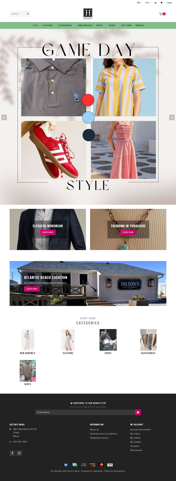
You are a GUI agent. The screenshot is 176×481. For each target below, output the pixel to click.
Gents (99, 25)
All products (136, 450)
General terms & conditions (103, 434)
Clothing (47, 25)
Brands (140, 25)
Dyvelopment (119, 471)
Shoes (112, 25)
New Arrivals (85, 25)
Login (169, 3)
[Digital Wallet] (83, 465)
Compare (134, 446)
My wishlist (135, 442)
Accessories (65, 25)
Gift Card (126, 25)
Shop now (128, 232)
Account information (140, 430)
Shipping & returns (99, 438)
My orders (135, 434)
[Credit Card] (74, 465)
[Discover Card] (92, 465)
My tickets (135, 438)
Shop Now (48, 232)
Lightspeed (97, 471)
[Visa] (110, 465)
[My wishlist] (162, 3)
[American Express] (66, 465)
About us (94, 430)
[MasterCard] (101, 465)
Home (35, 25)
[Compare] (156, 3)
